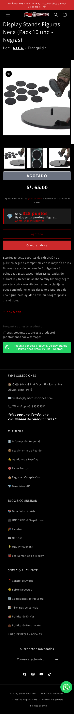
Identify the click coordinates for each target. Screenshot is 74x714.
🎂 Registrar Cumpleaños (24, 477)
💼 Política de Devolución (24, 625)
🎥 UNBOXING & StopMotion (26, 520)
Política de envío (39, 705)
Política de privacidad (25, 699)
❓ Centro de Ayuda (20, 580)
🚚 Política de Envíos (21, 616)
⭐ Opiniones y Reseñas (23, 459)
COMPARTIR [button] (14, 312)
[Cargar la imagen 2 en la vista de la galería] (37, 158)
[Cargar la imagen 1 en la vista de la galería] (14, 158)
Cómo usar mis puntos (30, 221)
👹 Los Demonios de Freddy (26, 556)
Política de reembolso (52, 693)
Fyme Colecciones (28, 693)
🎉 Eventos (15, 529)
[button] (8, 14)
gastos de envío (35, 198)
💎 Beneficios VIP (19, 486)
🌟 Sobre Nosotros (20, 589)
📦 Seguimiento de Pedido (25, 450)
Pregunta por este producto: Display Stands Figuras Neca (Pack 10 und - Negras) (40, 347)
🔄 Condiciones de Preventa (26, 598)
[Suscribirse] (56, 659)
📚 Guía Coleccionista (22, 511)
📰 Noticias (15, 538)
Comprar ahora (37, 245)
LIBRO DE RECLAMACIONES (25, 634)
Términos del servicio (52, 699)
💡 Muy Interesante (20, 547)
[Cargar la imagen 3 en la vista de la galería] (59, 158)
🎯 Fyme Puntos (18, 468)
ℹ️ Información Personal (24, 441)
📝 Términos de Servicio (23, 607)
